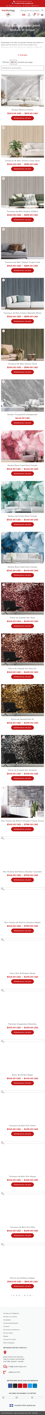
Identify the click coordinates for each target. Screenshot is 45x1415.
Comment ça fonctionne (11, 1330)
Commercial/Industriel (10, 1323)
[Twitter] (30, 1386)
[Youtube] (25, 1386)
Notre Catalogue (8, 1343)
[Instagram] (15, 1386)
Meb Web (34, 1413)
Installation (7, 1320)
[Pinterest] (20, 1386)
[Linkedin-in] (35, 1386)
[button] (42, 15)
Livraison (6, 1326)
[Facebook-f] (10, 1386)
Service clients (8, 1333)
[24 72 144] (13, 62)
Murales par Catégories (11, 1313)
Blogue (5, 1336)
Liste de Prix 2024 (9, 1339)
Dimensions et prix (22, 118)
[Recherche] (42, 10)
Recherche (42, 68)
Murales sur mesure (10, 1317)
